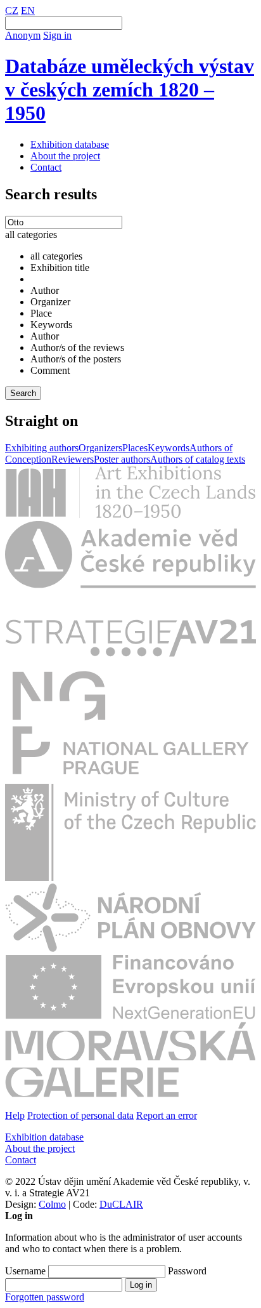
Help (15, 1115)
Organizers (100, 447)
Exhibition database (69, 144)
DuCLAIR (121, 1204)
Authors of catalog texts (197, 459)
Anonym (23, 35)
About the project (65, 155)
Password (187, 1270)
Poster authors (122, 459)
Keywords (168, 447)
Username (25, 1270)
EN (28, 10)
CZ (11, 10)
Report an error (166, 1115)
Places (135, 447)
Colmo (52, 1204)
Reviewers (72, 459)
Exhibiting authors (42, 447)
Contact (45, 167)
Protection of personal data (80, 1115)
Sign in (57, 35)
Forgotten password (44, 1296)
